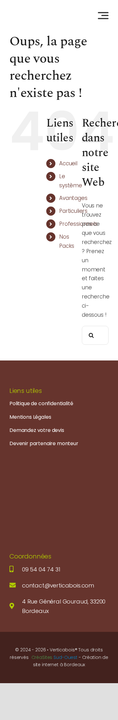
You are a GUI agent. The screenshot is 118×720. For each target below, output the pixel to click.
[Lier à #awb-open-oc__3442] (103, 15)
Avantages (73, 198)
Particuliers (73, 211)
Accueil (68, 163)
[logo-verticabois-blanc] (45, 456)
